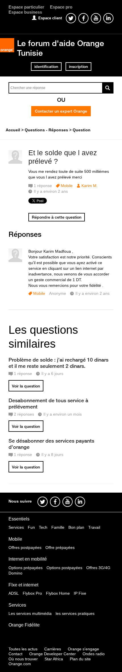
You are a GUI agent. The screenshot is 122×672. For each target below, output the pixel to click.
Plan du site (80, 659)
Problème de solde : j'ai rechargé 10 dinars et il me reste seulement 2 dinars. (58, 362)
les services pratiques (75, 613)
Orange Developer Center (52, 654)
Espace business (25, 12)
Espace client (50, 18)
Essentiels (19, 519)
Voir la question (26, 386)
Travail (94, 527)
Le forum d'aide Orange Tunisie (60, 48)
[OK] (107, 88)
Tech (43, 527)
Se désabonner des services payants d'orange (51, 443)
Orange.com (20, 663)
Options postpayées (64, 567)
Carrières (52, 649)
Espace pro (61, 7)
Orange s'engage (83, 649)
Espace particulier (26, 7)
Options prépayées (26, 567)
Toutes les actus (23, 649)
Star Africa (54, 659)
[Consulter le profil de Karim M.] (15, 162)
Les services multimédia (30, 613)
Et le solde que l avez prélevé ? (62, 157)
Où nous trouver (23, 659)
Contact (15, 654)
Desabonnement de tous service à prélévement (48, 403)
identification (46, 66)
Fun (31, 527)
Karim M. (89, 185)
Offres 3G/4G (98, 567)
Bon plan (76, 527)
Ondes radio (94, 654)
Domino (15, 573)
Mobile (67, 185)
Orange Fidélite (24, 625)
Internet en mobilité (28, 559)
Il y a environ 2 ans (92, 293)
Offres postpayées (25, 547)
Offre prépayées (60, 547)
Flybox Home (58, 593)
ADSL (14, 593)
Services (16, 527)
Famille (57, 527)
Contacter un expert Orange (61, 111)
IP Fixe (80, 593)
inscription (78, 66)
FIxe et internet (23, 584)
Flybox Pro (32, 593)
